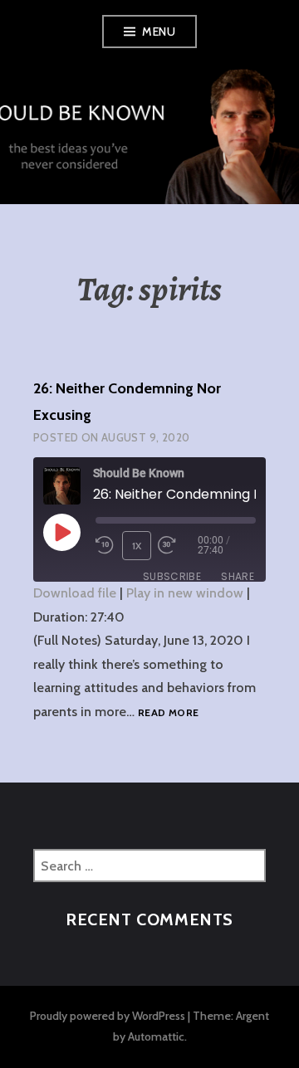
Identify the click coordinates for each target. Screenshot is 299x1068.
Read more (168, 713)
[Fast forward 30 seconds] (178, 545)
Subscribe (172, 576)
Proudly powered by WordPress (107, 1015)
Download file (74, 593)
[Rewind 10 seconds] (105, 545)
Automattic (156, 1036)
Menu (158, 31)
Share (237, 576)
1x (137, 545)
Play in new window (184, 593)
